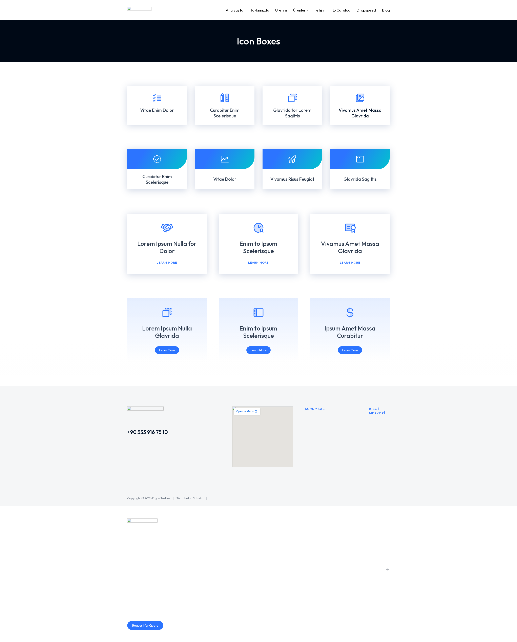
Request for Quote (145, 625)
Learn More (167, 262)
